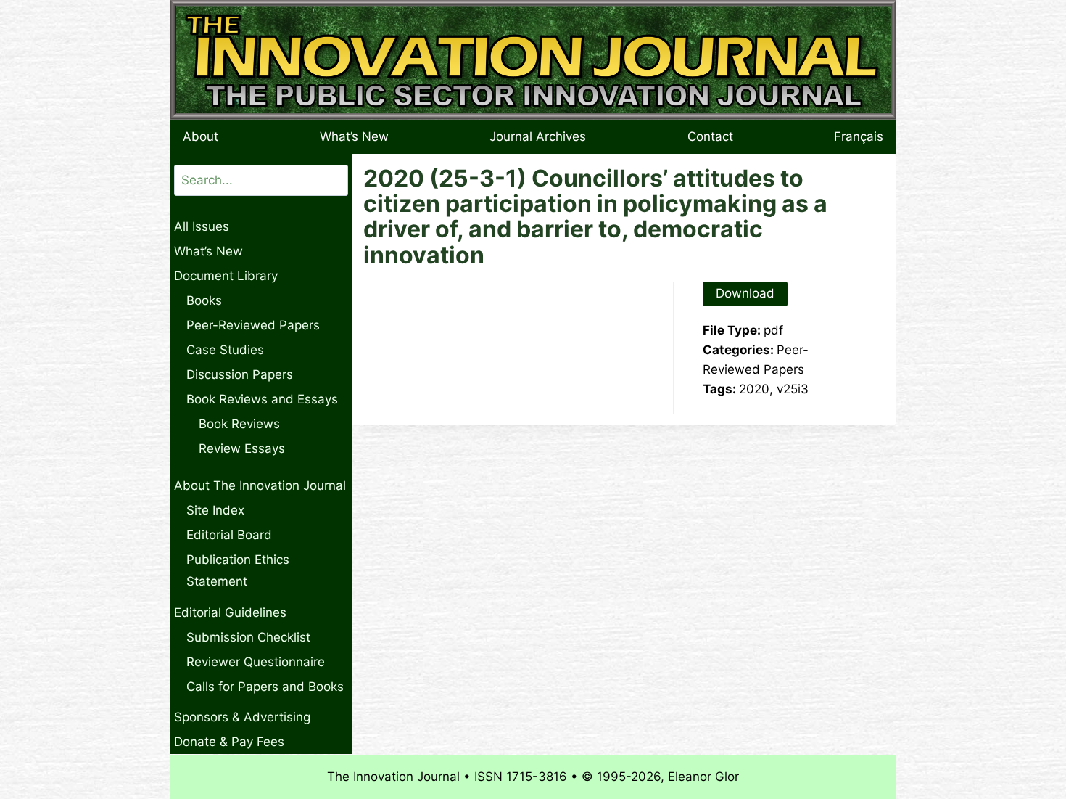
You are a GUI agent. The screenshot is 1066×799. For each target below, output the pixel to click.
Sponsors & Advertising (242, 717)
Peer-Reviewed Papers (253, 325)
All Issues (201, 226)
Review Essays (242, 448)
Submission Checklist (248, 637)
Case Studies (225, 350)
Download (745, 293)
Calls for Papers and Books (265, 686)
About (200, 136)
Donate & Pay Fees (229, 741)
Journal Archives (537, 136)
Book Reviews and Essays (262, 399)
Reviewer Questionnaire (255, 662)
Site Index (215, 510)
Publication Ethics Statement (237, 570)
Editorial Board (229, 535)
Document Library (226, 276)
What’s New (354, 136)
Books (204, 300)
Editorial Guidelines (230, 612)
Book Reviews (239, 424)
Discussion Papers (239, 374)
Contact (710, 136)
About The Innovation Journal (260, 485)
